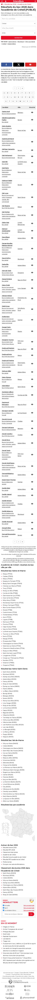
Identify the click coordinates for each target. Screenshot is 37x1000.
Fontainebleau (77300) (10, 615)
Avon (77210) (7, 617)
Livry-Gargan (22, 288)
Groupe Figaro (16, 978)
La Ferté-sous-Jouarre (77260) (12, 631)
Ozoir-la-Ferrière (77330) (11, 598)
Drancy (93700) (8, 681)
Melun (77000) (7, 579)
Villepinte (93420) (8, 715)
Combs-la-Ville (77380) (10, 593)
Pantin (20, 331)
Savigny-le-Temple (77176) (11, 581)
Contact (8, 974)
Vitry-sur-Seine (30, 42)
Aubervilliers (12, 44)
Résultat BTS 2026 (9, 850)
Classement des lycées (10, 852)
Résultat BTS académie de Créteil (13, 859)
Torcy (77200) (7, 588)
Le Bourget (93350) (9, 729)
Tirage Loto (6, 941)
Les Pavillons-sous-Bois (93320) (13, 725)
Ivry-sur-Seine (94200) (10, 753)
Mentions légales (7, 978)
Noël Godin (6, 934)
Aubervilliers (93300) (9, 679)
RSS (22, 974)
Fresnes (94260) (8, 777)
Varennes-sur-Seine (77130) (12, 646)
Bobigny (20, 112)
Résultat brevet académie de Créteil (14, 857)
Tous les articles (15, 974)
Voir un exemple (29, 905)
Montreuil (21, 42)
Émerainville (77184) (9, 641)
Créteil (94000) (8, 746)
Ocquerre (21, 273)
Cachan (20, 249)
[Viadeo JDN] (27, 994)
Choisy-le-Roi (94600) (10, 765)
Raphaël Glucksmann (10, 936)
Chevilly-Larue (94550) (10, 791)
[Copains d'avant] (9, 994)
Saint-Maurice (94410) (10, 796)
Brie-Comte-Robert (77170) (12, 607)
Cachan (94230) (8, 775)
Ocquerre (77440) (8, 665)
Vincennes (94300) (9, 760)
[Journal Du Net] (9, 990)
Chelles (20, 421)
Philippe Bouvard (8, 932)
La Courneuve (22, 413)
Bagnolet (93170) (8, 713)
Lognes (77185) (7, 619)
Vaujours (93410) (8, 737)
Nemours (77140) (8, 622)
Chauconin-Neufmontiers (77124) (13, 648)
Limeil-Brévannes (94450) (11, 784)
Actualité (7, 905)
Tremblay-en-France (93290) (12, 717)
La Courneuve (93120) (10, 708)
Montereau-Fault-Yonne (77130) (13, 603)
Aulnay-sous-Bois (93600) (11, 677)
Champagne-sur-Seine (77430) (13, 643)
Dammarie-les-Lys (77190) (11, 595)
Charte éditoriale (24, 972)
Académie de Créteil (24, 4)
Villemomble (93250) (10, 722)
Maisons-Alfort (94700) (10, 758)
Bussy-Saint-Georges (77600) (12, 583)
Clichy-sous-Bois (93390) (11, 720)
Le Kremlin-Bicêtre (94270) (11, 782)
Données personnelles (9, 976)
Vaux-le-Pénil (22, 280)
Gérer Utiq (31, 976)
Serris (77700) (7, 636)
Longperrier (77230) (9, 655)
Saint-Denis (12, 42)
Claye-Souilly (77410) (9, 627)
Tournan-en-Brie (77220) (11, 634)
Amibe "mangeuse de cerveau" (13, 929)
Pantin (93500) (7, 689)
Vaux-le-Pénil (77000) (10, 629)
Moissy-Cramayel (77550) (11, 605)
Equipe (17, 972)
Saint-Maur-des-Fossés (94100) (13, 751)
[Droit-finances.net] (27, 990)
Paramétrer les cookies (21, 976)
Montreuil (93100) (8, 674)
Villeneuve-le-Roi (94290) (11, 789)
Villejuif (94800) (8, 755)
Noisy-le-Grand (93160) (10, 684)
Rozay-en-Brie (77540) (10, 651)
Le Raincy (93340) (8, 732)
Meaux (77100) (7, 574)
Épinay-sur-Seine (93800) (11, 686)
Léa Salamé (7, 939)
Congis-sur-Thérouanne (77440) (13, 658)
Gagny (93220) (7, 710)
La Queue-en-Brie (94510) (11, 799)
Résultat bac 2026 (10, 4)
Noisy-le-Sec (22, 130)
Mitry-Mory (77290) (9, 600)
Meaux (20, 379)
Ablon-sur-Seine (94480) (11, 801)
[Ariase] (9, 998)
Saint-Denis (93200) (9, 672)
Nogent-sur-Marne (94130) (11, 772)
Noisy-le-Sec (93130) (9, 705)
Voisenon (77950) (8, 663)
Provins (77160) (8, 624)
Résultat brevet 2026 (10, 847)
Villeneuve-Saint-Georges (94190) (13, 770)
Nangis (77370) (8, 639)
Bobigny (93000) (8, 696)
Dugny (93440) (7, 734)
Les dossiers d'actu (10, 910)
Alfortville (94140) (8, 763)
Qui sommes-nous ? (8, 972)
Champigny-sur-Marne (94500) (13, 748)
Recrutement (27, 974)
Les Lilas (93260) (8, 727)
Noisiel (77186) (7, 610)
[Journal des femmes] (9, 986)
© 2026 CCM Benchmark (27, 978)
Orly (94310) (6, 787)
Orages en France (8, 927)
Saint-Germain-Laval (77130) (12, 653)
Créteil (4, 44)
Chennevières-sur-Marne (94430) (13, 794)
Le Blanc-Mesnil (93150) (10, 691)
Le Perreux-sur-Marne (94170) (12, 767)
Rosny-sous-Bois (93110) (11, 701)
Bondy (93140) (7, 693)
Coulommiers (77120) (10, 612)
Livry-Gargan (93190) (9, 703)
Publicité (31, 972)
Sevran (20, 120)
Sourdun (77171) (8, 660)
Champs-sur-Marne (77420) (12, 586)
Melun (20, 207)
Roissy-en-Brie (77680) (10, 591)
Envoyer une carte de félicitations (13, 864)
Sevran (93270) (7, 698)
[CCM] (27, 986)
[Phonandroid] (27, 998)
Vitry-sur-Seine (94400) (10, 743)
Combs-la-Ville (22, 395)
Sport (6, 908)
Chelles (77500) (8, 576)
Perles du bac (7, 862)
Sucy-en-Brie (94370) (10, 779)
